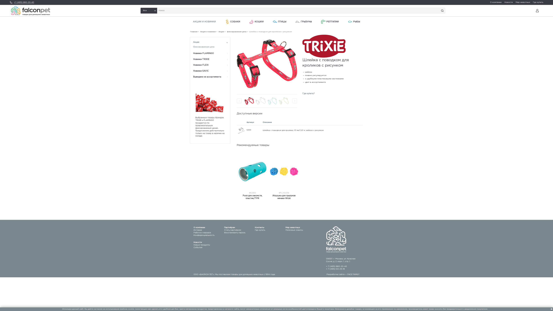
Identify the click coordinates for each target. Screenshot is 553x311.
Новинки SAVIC (201, 71)
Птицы (282, 22)
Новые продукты (202, 245)
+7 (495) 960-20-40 (24, 2)
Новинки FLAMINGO (203, 53)
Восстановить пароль (234, 233)
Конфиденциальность (204, 235)
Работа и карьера (202, 233)
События (198, 247)
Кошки (259, 22)
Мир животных (523, 2)
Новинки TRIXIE (201, 59)
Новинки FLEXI (201, 65)
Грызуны (306, 22)
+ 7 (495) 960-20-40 (336, 266)
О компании (496, 2)
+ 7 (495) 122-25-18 (335, 269)
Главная (193, 32)
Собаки (235, 22)
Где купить (538, 2)
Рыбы (356, 22)
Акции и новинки (204, 22)
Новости (508, 2)
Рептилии (332, 22)
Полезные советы (294, 230)
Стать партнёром (232, 230)
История (198, 230)
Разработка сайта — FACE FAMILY (343, 274)
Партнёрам (229, 227)
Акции (196, 42)
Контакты (259, 227)
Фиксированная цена (203, 47)
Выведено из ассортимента (207, 77)
